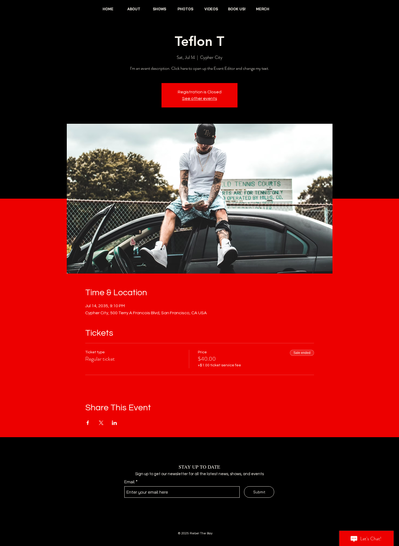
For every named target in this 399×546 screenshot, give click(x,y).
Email (129, 482)
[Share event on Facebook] (87, 423)
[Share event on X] (101, 423)
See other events (199, 98)
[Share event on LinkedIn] (114, 423)
